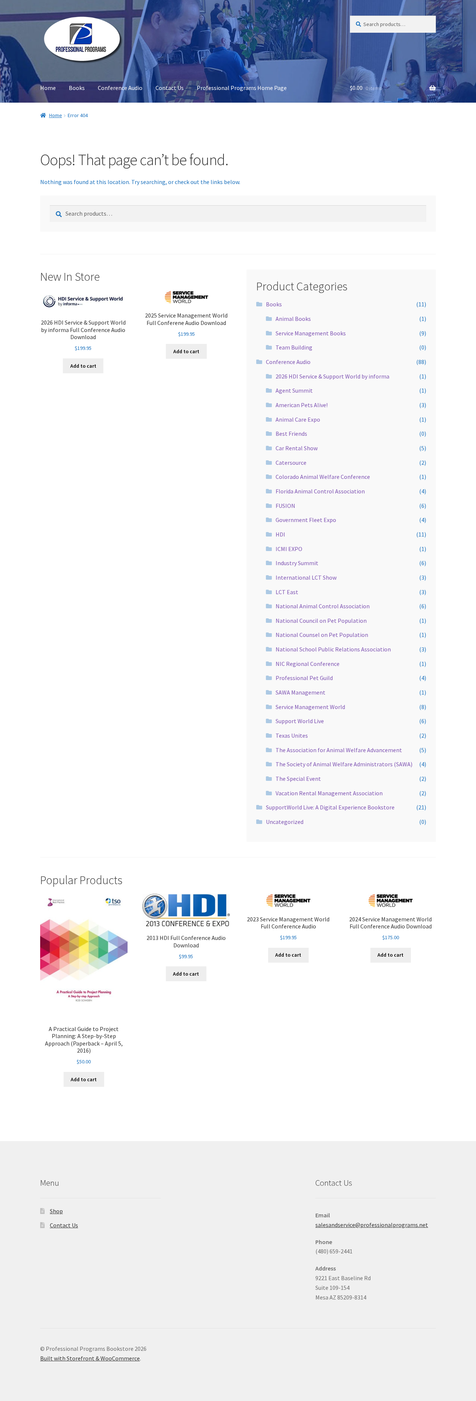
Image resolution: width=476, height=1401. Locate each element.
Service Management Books (311, 333)
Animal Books (293, 318)
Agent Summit (294, 390)
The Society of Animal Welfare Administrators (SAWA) (344, 764)
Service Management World (310, 707)
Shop (56, 1211)
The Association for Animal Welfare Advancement (339, 750)
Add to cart (83, 366)
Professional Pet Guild (304, 678)
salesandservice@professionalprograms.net (371, 1224)
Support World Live (300, 721)
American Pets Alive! (302, 405)
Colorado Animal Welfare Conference (323, 476)
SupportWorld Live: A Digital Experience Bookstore (330, 807)
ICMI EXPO (289, 549)
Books (77, 87)
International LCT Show (306, 577)
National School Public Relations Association (333, 649)
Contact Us (169, 87)
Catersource (291, 462)
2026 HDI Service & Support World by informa (332, 376)
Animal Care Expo (298, 419)
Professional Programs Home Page (242, 87)
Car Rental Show (297, 448)
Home (48, 87)
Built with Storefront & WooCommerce (90, 1358)
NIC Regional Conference (308, 663)
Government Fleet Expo (306, 520)
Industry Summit (297, 563)
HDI (280, 534)
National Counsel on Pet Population (322, 634)
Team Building (294, 347)
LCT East (287, 592)
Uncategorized (284, 821)
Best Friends (291, 433)
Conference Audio (120, 87)
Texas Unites (292, 735)
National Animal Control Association (323, 606)
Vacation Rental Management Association (329, 793)
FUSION (285, 505)
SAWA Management (300, 692)
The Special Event (298, 778)
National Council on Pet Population (321, 620)
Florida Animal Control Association (320, 491)
